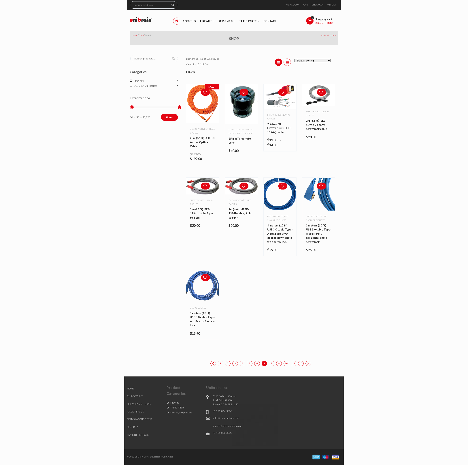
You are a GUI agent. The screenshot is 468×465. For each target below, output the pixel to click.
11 (293, 363)
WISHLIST (331, 4)
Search (174, 4)
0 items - (324, 23)
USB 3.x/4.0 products (145, 85)
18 (198, 64)
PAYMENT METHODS (138, 434)
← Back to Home (328, 35)
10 (286, 363)
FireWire (139, 80)
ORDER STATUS (135, 411)
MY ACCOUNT (293, 4)
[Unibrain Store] (141, 19)
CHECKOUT (318, 4)
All (207, 64)
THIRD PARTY (177, 407)
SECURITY (132, 426)
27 (203, 64)
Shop (141, 35)
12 (300, 363)
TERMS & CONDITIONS (139, 419)
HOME (130, 388)
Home (134, 35)
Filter (169, 117)
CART (306, 4)
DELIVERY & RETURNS (139, 403)
